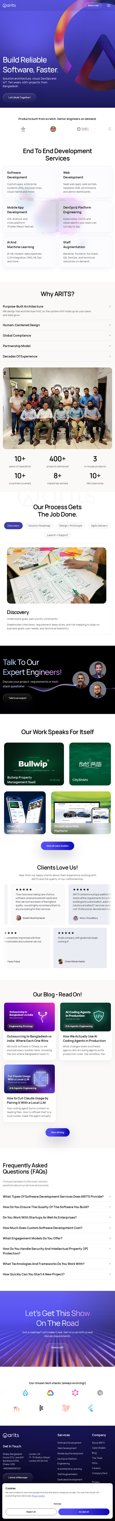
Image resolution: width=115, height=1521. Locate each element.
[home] (9, 5)
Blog (94, 1452)
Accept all (84, 1511)
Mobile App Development (70, 1453)
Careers (96, 1468)
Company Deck (100, 1473)
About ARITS (98, 1442)
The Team (97, 1458)
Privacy (95, 1481)
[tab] (13, 525)
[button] (108, 5)
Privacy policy (38, 1495)
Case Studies (99, 1447)
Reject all (31, 1511)
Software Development (69, 1442)
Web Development (67, 1448)
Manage (57, 1503)
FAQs (94, 1463)
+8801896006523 (11, 1468)
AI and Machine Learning (70, 1468)
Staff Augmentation (67, 1474)
